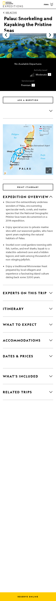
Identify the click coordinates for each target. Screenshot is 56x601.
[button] (51, 4)
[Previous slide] (6, 35)
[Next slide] (50, 35)
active (11, 12)
